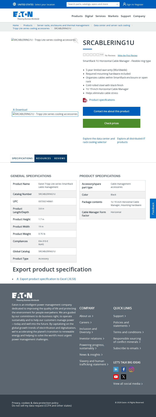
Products (27, 25)
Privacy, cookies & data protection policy (35, 403)
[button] (111, 123)
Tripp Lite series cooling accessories (31, 28)
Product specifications (102, 100)
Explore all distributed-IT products (131, 140)
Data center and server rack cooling (112, 25)
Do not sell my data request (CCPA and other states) (42, 405)
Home (16, 25)
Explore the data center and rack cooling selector (99, 140)
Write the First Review (127, 55)
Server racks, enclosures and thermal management (63, 25)
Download (21, 109)
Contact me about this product (111, 111)
